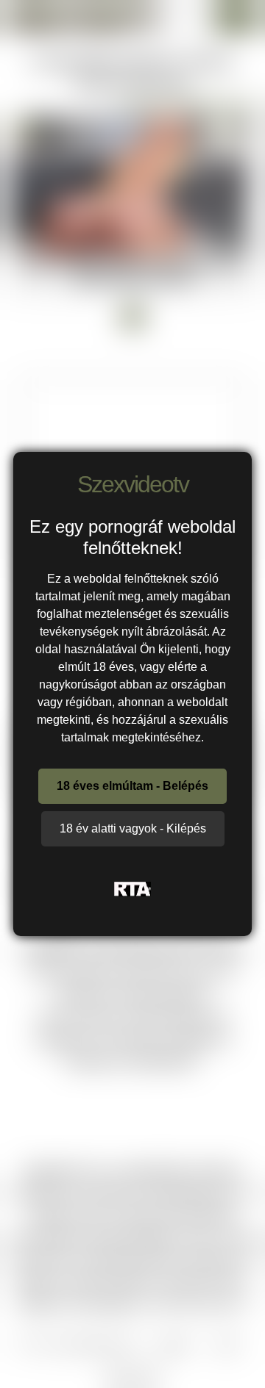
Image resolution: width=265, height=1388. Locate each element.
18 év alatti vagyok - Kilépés (133, 828)
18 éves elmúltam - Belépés (132, 786)
